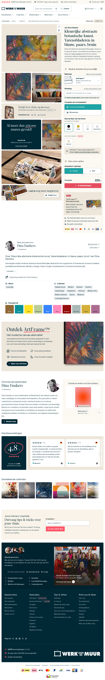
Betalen (10, 581)
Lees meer (94, 247)
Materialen (48, 15)
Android (43, 115)
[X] (23, 639)
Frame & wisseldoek (76, 107)
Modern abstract (61, 295)
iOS (35, 115)
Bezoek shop (93, 244)
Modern (71, 287)
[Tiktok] (26, 639)
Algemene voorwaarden (32, 665)
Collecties (20, 15)
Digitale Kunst (60, 287)
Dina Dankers (73, 28)
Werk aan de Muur (87, 595)
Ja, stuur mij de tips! (55, 529)
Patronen (81, 291)
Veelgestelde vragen (15, 578)
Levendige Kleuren (62, 298)
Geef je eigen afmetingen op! (83, 98)
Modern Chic (92, 291)
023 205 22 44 (34, 572)
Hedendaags (59, 291)
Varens (72, 295)
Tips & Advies (63, 15)
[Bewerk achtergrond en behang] (59, 30)
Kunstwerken (6, 15)
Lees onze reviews (21, 146)
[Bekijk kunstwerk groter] (59, 26)
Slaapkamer (71, 291)
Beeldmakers (34, 15)
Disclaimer (45, 665)
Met (93, 171)
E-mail (45, 572)
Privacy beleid (75, 665)
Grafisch (88, 287)
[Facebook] (19, 639)
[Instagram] (13, 639)
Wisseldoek (73, 112)
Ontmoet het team (63, 582)
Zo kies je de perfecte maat (92, 89)
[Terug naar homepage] (13, 8)
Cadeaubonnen (37, 584)
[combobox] (43, 8)
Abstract (79, 287)
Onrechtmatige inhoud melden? (60, 665)
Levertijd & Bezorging (39, 581)
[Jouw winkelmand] (101, 9)
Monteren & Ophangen (16, 584)
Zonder (75, 171)
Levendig (9, 287)
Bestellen (34, 578)
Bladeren (80, 295)
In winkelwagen (84, 185)
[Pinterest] (16, 639)
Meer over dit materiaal (93, 74)
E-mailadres (50, 519)
